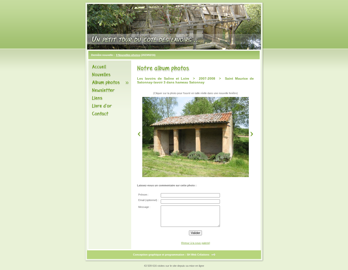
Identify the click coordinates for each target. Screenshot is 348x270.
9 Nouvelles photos (128, 55)
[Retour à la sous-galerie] (195, 243)
